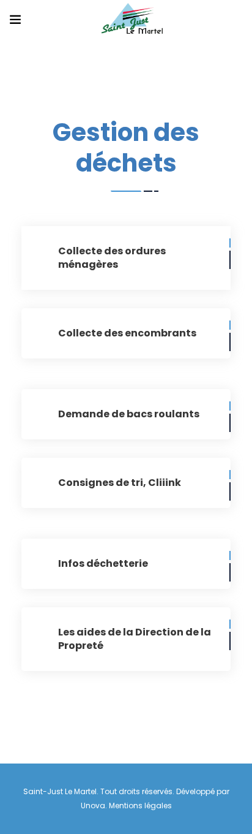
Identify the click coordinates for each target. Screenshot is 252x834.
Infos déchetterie (103, 563)
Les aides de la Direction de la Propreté (134, 639)
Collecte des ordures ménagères (112, 257)
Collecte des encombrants (127, 333)
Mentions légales (140, 805)
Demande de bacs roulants (128, 414)
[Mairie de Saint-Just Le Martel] (132, 19)
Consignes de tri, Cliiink (119, 483)
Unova (93, 805)
